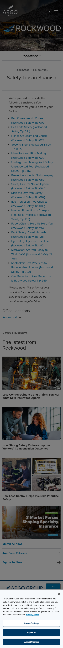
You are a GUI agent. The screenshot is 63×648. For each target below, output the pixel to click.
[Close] (59, 593)
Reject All (31, 632)
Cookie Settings (31, 623)
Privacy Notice (32, 614)
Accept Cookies (31, 641)
